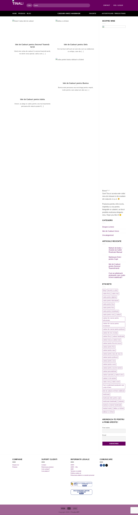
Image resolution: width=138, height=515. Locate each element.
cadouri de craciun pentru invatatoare (111, 324)
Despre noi (15, 465)
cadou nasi (115, 293)
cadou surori (116, 382)
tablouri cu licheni (108, 412)
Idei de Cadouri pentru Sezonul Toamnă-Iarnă (32, 46)
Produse (21, 13)
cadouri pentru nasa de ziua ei (112, 354)
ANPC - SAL (74, 467)
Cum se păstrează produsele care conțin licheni (113, 386)
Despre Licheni (108, 227)
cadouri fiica (107, 336)
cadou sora (106, 382)
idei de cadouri (107, 391)
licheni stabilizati (119, 391)
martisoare (106, 394)
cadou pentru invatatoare (110, 311)
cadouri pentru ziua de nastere (112, 368)
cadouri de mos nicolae (110, 333)
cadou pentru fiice (108, 307)
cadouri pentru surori (109, 364)
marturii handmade (115, 405)
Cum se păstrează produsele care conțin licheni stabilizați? (117, 275)
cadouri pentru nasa (109, 350)
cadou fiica (106, 293)
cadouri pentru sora (109, 361)
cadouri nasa (107, 340)
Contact (44, 465)
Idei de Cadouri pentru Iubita (32, 99)
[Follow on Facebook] (101, 465)
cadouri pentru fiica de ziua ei (112, 343)
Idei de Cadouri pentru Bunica (76, 83)
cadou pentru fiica (108, 304)
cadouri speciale (108, 375)
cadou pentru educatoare (110, 300)
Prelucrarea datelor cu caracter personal (82, 475)
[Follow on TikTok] (106, 465)
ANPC (72, 465)
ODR (72, 469)
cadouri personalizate (109, 371)
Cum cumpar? (46, 469)
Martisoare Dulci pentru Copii (115, 258)
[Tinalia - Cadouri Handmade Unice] (17, 5)
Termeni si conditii (76, 471)
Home (14, 13)
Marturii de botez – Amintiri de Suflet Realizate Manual (116, 250)
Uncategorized (108, 235)
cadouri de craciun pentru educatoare (111, 319)
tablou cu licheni (119, 408)
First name (106, 428)
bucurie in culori (112, 290)
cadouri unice (119, 375)
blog (104, 290)
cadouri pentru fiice (109, 347)
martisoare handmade (109, 401)
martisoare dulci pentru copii (112, 398)
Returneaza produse (48, 467)
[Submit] (88, 5)
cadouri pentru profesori (110, 357)
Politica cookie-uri (76, 473)
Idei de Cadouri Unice (110, 231)
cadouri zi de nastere (109, 378)
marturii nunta (107, 408)
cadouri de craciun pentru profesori (114, 329)
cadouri (118, 314)
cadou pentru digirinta (109, 297)
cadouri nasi (117, 340)
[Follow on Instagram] (104, 465)
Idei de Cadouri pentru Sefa (75, 45)
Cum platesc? (46, 471)
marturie (121, 401)
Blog (29, 13)
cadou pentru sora (108, 314)
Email (104, 435)
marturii (105, 405)
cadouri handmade (118, 336)
